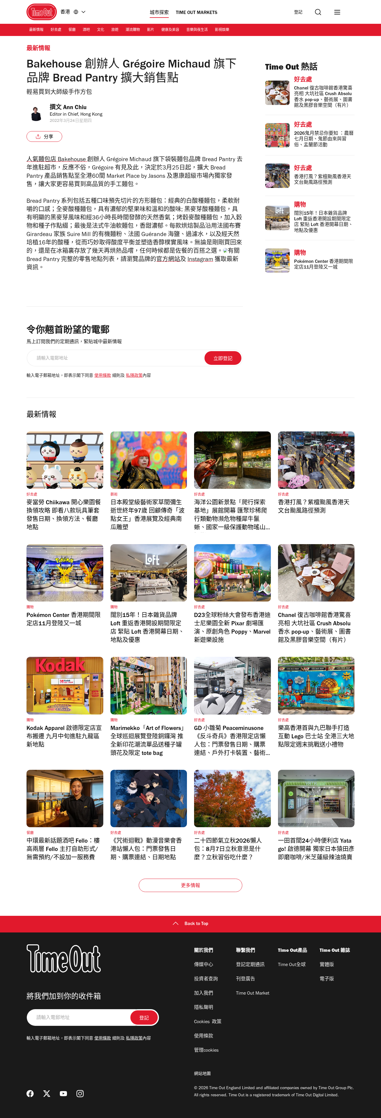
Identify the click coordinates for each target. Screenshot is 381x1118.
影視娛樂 (222, 30)
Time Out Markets (196, 13)
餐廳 (72, 30)
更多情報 (190, 886)
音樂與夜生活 (197, 30)
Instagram (200, 260)
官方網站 (168, 260)
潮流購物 (133, 30)
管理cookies (206, 1050)
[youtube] (63, 1093)
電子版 (327, 979)
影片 (150, 30)
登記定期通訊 (250, 965)
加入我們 (203, 993)
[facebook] (30, 1093)
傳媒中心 (203, 965)
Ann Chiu (75, 108)
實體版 (327, 965)
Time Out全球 (292, 965)
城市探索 (159, 13)
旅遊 (114, 30)
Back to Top (196, 924)
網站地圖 (202, 1074)
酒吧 (86, 30)
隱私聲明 (203, 1008)
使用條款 (102, 376)
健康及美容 (170, 30)
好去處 (56, 30)
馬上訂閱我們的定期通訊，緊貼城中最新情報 (74, 342)
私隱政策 (134, 376)
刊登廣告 (245, 979)
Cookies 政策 (207, 1022)
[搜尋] (318, 12)
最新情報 (36, 30)
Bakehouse (56, 160)
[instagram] (80, 1093)
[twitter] (46, 1093)
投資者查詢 (206, 979)
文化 (100, 30)
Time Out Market (252, 993)
